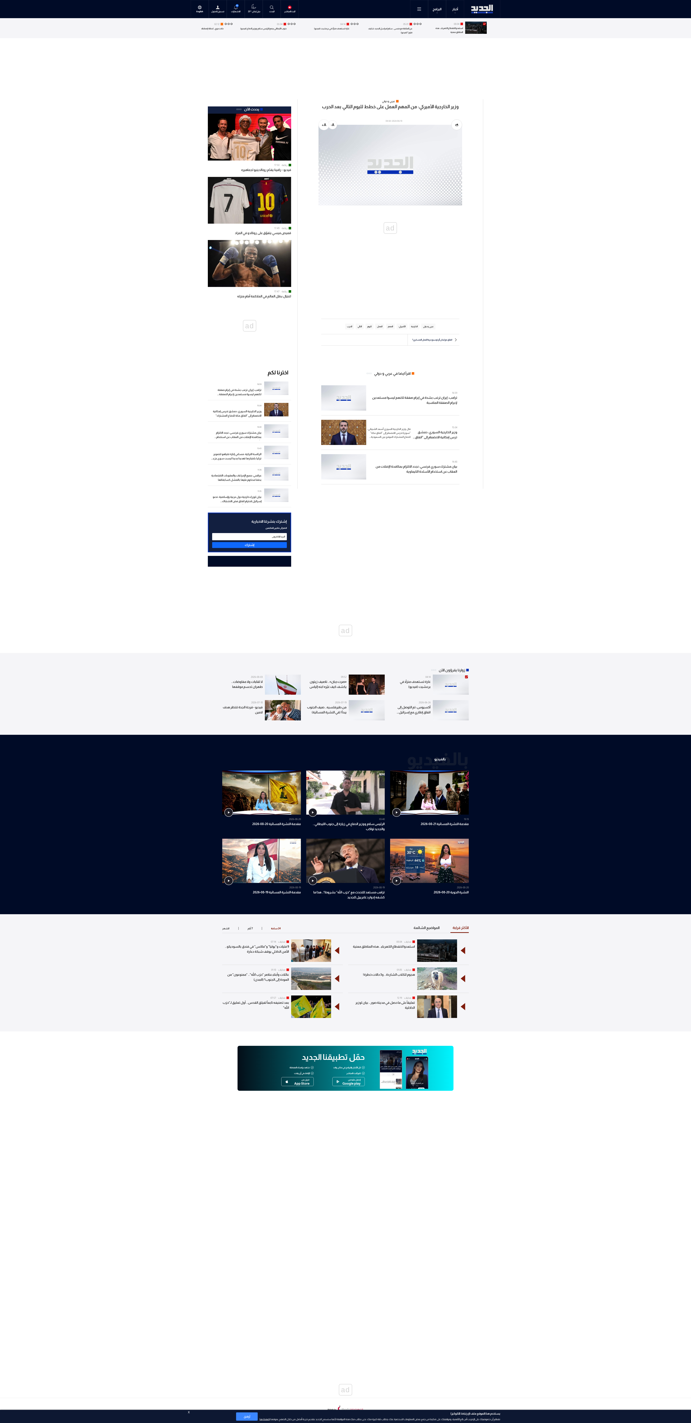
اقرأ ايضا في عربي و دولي (392, 373)
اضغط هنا (264, 1419)
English (199, 11)
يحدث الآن (251, 109)
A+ (324, 125)
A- (332, 125)
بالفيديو (440, 759)
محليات (407, 941)
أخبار (455, 9)
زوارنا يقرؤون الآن (452, 670)
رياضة (285, 165)
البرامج (437, 9)
